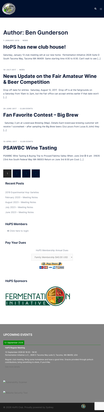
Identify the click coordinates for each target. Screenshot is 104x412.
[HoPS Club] (9, 8)
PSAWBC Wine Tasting (30, 148)
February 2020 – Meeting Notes (21, 197)
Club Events (26, 109)
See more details (12, 367)
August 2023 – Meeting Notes (20, 202)
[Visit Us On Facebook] (83, 406)
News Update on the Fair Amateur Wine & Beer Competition (50, 79)
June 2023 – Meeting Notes (19, 212)
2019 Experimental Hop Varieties (22, 192)
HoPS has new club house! (34, 47)
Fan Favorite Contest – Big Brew (40, 115)
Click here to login (19, 230)
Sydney (49, 407)
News (25, 40)
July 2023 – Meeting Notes (19, 207)
